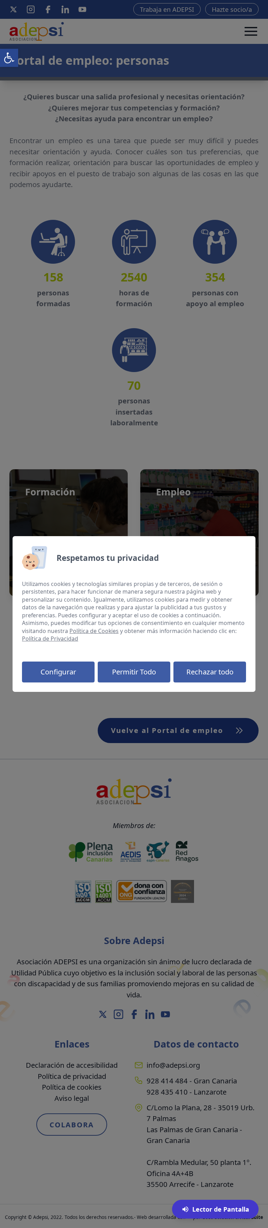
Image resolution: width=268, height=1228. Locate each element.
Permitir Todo (134, 672)
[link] (9, 58)
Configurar (58, 672)
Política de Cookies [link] (94, 631)
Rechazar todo (209, 672)
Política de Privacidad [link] (50, 638)
